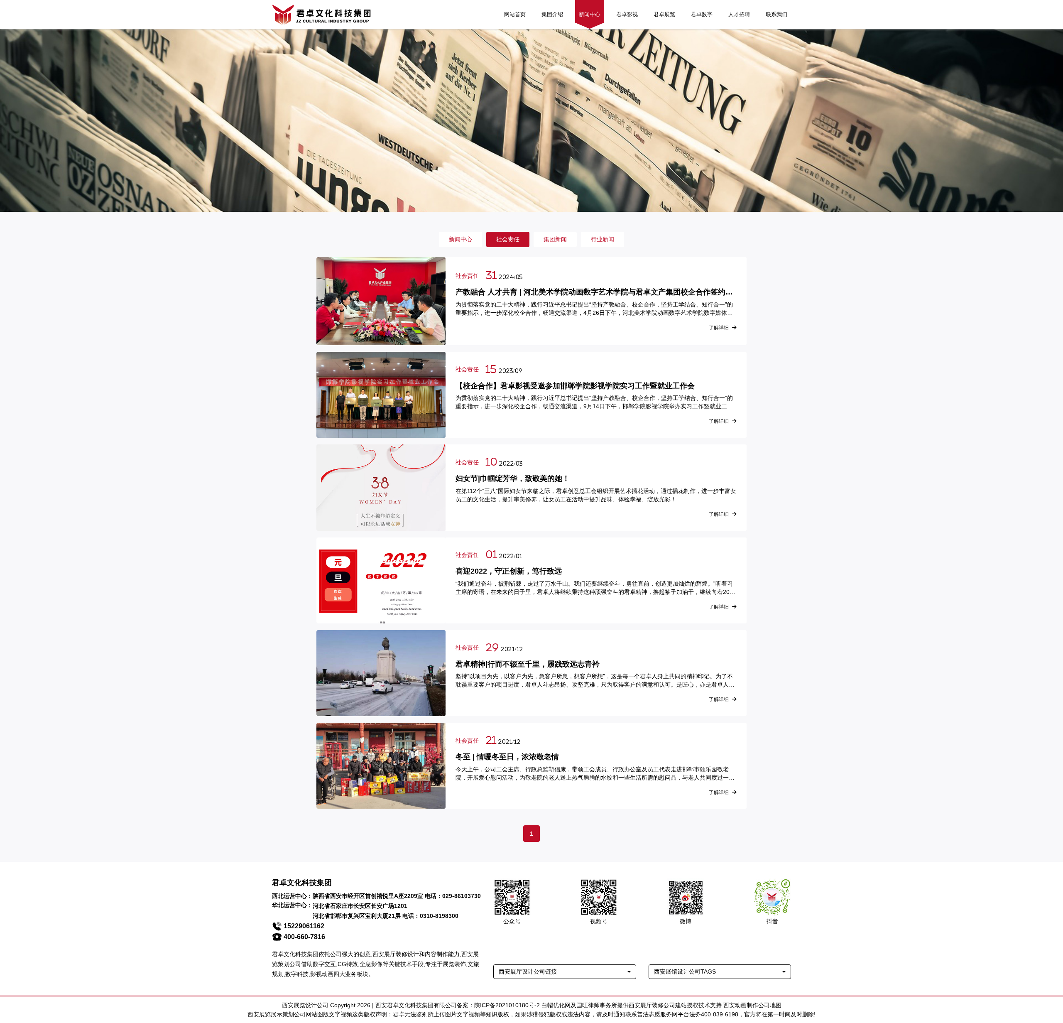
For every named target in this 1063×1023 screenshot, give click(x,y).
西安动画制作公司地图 (752, 1005)
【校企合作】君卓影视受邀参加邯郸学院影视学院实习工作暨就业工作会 (575, 386)
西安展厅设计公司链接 (528, 971)
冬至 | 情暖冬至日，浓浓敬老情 (507, 757)
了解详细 (719, 328)
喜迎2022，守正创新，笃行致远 (509, 571)
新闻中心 (589, 14)
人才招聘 (739, 14)
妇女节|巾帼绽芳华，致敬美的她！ (513, 478)
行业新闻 (602, 239)
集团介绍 (552, 14)
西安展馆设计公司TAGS (685, 971)
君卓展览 (664, 14)
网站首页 (515, 14)
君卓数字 (702, 14)
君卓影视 (627, 14)
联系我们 (776, 14)
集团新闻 (555, 239)
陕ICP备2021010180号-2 (507, 1005)
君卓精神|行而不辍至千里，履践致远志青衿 (528, 664)
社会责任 (507, 239)
